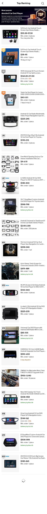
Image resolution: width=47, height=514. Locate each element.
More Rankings (39, 9)
